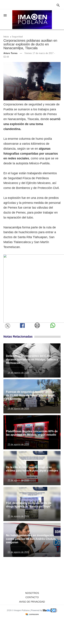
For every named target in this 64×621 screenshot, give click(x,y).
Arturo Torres (10, 53)
